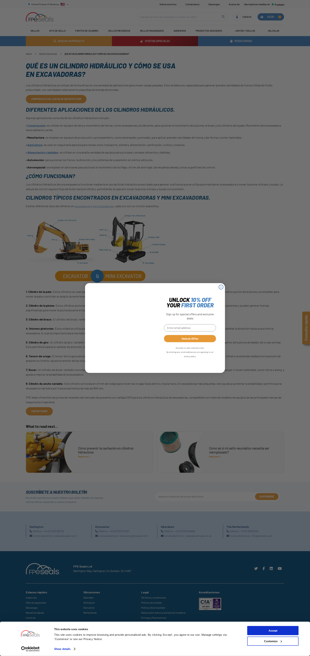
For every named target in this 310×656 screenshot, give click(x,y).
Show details (62, 648)
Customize (271, 641)
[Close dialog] (221, 287)
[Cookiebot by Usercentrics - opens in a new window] (30, 649)
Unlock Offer (190, 338)
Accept (273, 630)
